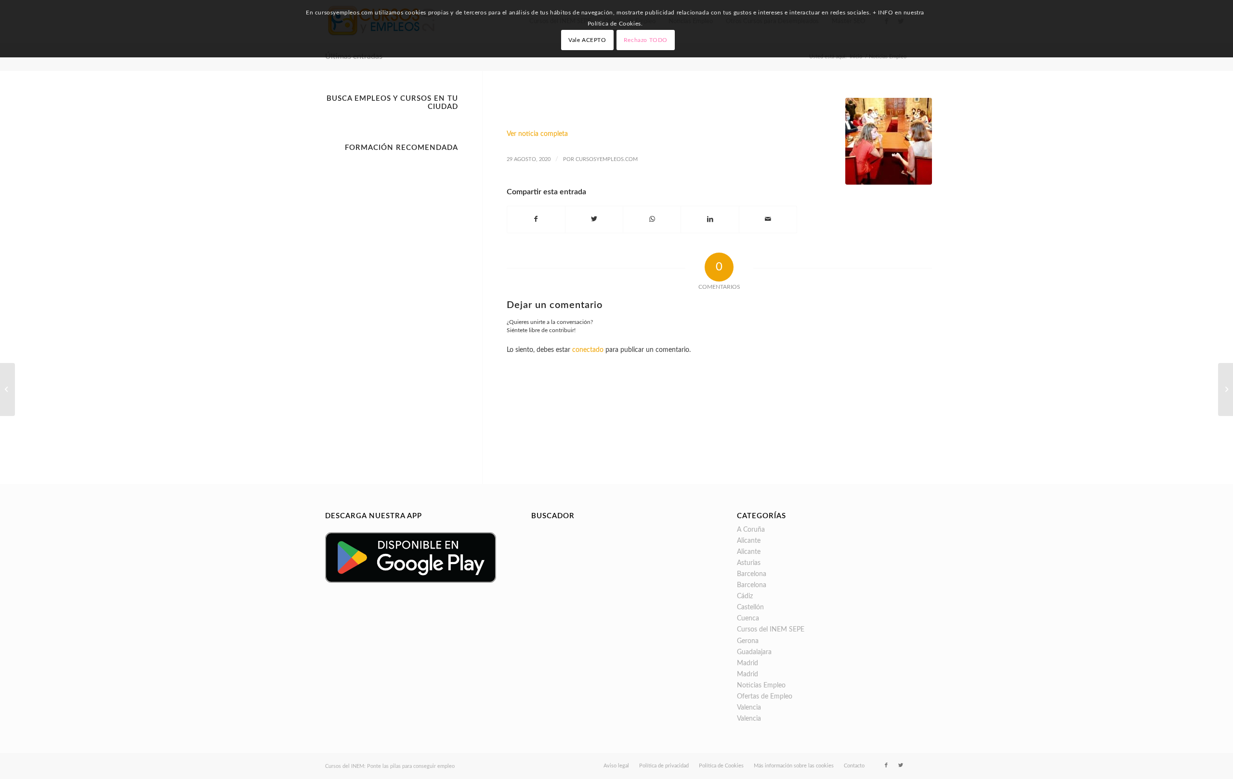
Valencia (749, 707)
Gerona (748, 641)
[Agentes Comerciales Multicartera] (7, 389)
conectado (587, 350)
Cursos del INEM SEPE (770, 629)
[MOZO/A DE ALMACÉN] (1225, 389)
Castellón (750, 607)
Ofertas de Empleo (764, 696)
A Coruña (751, 529)
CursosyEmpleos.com (607, 159)
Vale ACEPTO (587, 40)
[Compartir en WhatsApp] (652, 219)
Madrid (747, 663)
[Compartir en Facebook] (536, 219)
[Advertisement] (391, 300)
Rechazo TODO (646, 40)
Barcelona (751, 574)
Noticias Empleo (761, 685)
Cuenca (748, 618)
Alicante (749, 540)
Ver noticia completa (537, 134)
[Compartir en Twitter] (594, 219)
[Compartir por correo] (768, 219)
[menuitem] (616, 766)
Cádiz (745, 596)
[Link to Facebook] (886, 765)
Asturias (749, 563)
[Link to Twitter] (900, 765)
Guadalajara (754, 652)
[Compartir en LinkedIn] (709, 219)
